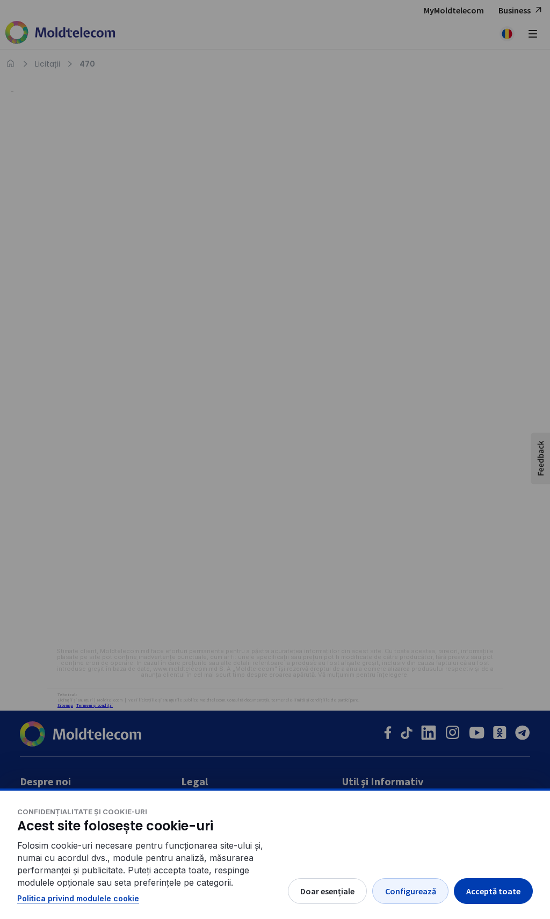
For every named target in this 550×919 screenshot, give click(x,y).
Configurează (410, 891)
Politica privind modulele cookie (78, 898)
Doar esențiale (327, 891)
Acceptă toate (493, 891)
